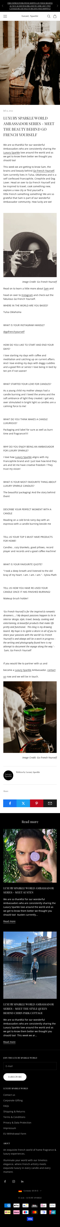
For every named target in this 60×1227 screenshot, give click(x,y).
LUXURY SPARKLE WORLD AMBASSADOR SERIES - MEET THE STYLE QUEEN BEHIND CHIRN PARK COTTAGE (28, 1008)
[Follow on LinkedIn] (22, 1181)
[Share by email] (50, 803)
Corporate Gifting (13, 1100)
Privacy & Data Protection (17, 1122)
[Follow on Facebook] (5, 1181)
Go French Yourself (43, 170)
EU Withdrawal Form (14, 1133)
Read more (9, 921)
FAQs (6, 1106)
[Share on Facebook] (9, 803)
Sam (46, 288)
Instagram (27, 295)
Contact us (9, 1094)
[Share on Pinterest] (36, 803)
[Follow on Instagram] (13, 1181)
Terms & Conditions (14, 1117)
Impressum (9, 1128)
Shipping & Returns (14, 1111)
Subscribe (15, 1076)
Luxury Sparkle (11, 152)
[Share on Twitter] (23, 803)
